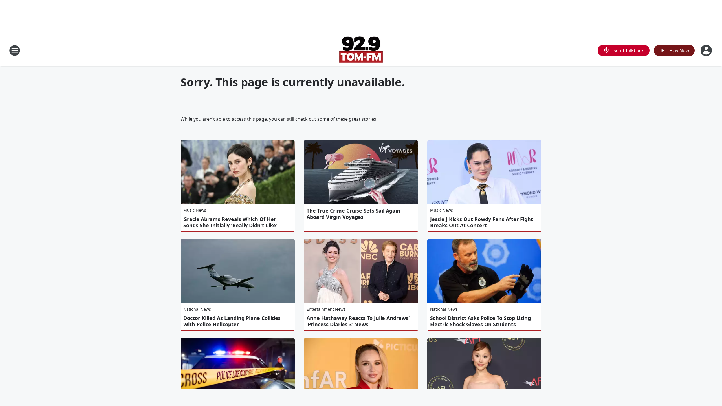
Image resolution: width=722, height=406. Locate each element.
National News (197, 309)
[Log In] (707, 50)
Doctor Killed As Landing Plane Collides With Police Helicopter (232, 321)
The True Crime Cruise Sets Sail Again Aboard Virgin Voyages (353, 214)
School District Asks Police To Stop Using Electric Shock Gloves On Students (480, 321)
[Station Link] (361, 50)
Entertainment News (326, 309)
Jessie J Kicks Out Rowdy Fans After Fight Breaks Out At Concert (481, 222)
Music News (194, 210)
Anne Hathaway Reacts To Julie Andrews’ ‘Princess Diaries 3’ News (358, 321)
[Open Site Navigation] (14, 50)
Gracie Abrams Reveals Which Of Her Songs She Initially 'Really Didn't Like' (230, 222)
